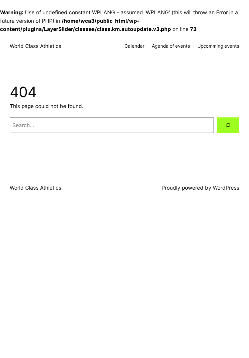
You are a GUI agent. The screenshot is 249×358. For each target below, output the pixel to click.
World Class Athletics (35, 46)
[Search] (228, 125)
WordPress (226, 187)
